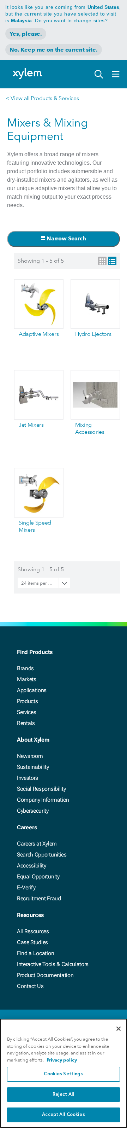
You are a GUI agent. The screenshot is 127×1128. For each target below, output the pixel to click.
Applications (32, 690)
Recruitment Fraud (39, 898)
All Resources (33, 931)
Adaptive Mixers (39, 334)
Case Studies (32, 942)
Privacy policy (62, 1060)
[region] (63, 1073)
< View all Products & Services (42, 98)
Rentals (26, 723)
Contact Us (30, 986)
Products (27, 701)
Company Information (43, 799)
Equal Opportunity (38, 876)
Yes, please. (26, 33)
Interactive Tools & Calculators (53, 964)
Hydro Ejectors (93, 334)
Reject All (63, 1094)
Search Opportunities (42, 854)
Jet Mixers (31, 424)
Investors (27, 778)
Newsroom (30, 756)
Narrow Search (65, 238)
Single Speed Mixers (35, 526)
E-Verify (26, 887)
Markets (26, 679)
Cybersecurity (33, 810)
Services (26, 712)
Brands (25, 668)
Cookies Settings (63, 1074)
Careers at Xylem (37, 843)
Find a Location (35, 953)
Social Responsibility (41, 788)
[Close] (118, 1028)
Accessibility (31, 865)
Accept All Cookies (63, 1114)
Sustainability (33, 767)
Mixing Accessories (89, 428)
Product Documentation (45, 975)
